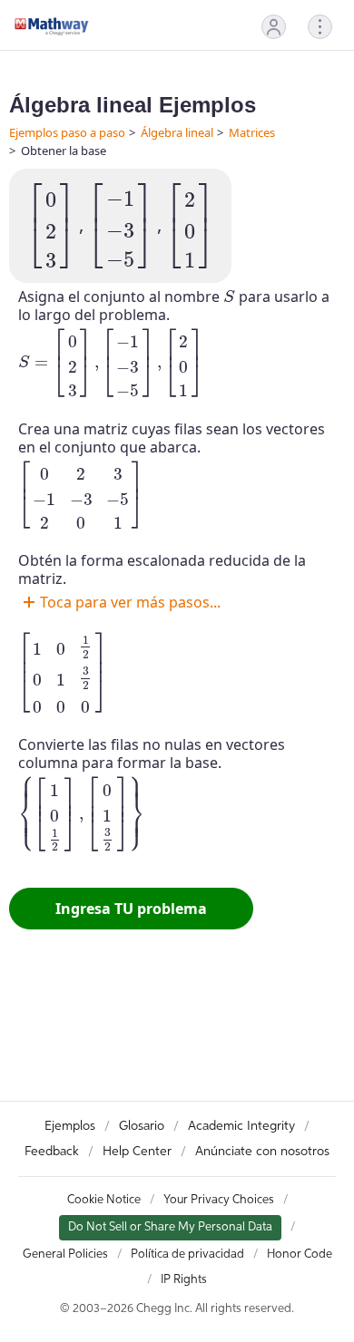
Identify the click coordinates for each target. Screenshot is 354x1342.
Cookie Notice (104, 1200)
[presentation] (50, 225)
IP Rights (184, 1280)
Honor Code (299, 1254)
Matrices (252, 132)
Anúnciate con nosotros (262, 1151)
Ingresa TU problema (131, 909)
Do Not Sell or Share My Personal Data (170, 1227)
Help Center (137, 1151)
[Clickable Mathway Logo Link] (52, 26)
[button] (273, 27)
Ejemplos (69, 1126)
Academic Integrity (241, 1126)
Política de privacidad (187, 1254)
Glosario (141, 1126)
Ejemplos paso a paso (67, 132)
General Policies (65, 1254)
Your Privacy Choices (218, 1200)
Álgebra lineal (177, 132)
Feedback (52, 1151)
